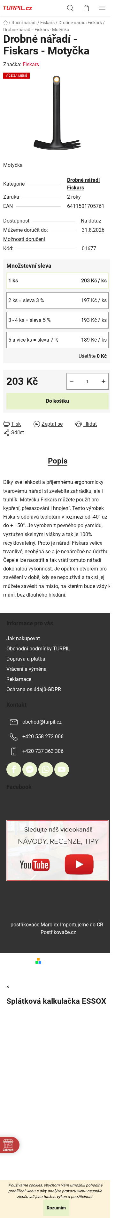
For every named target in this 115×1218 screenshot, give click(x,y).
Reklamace (18, 679)
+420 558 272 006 (43, 736)
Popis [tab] (57, 461)
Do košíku (57, 401)
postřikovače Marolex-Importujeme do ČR (57, 925)
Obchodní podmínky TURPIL (38, 649)
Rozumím (56, 1207)
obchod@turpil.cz (42, 722)
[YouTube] (61, 769)
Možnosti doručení (24, 239)
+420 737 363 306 (43, 751)
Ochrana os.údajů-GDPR (33, 689)
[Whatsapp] (45, 769)
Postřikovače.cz (58, 932)
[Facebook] (13, 769)
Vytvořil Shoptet (62, 960)
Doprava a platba (25, 659)
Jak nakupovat (23, 638)
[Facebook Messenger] (29, 769)
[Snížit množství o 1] (71, 381)
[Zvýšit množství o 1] (103, 381)
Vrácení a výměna (26, 669)
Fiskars (31, 64)
